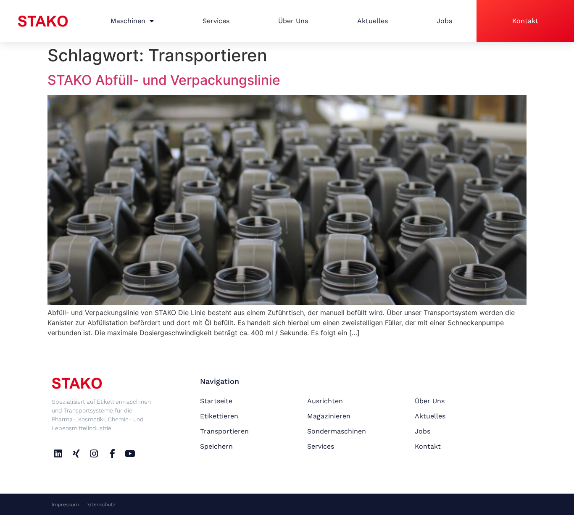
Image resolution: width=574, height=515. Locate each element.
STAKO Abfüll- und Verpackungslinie (163, 80)
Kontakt (525, 21)
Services (216, 21)
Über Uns (293, 21)
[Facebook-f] (111, 453)
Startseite (216, 401)
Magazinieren (328, 416)
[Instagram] (94, 453)
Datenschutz (100, 504)
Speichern (216, 446)
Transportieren (224, 431)
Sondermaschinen (336, 431)
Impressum (65, 504)
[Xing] (76, 453)
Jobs (444, 21)
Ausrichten (325, 401)
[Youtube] (130, 453)
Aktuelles (372, 21)
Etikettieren (219, 416)
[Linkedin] (58, 453)
